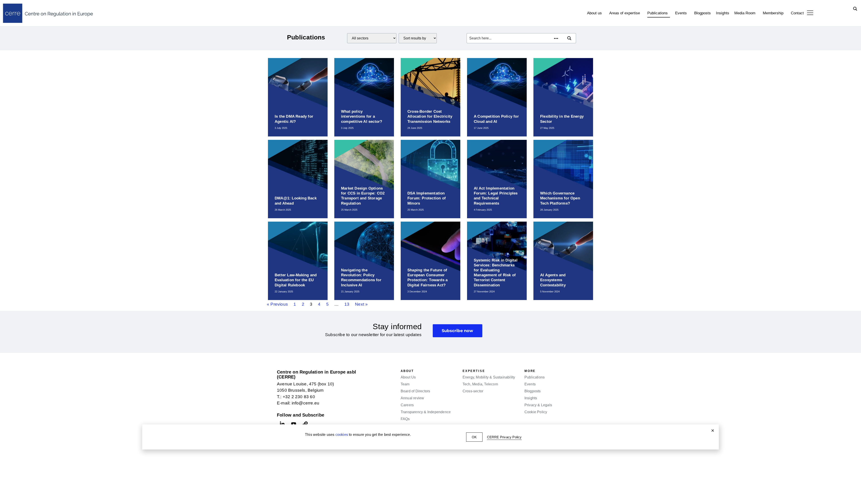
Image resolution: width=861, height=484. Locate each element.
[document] (430, 242)
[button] (712, 430)
